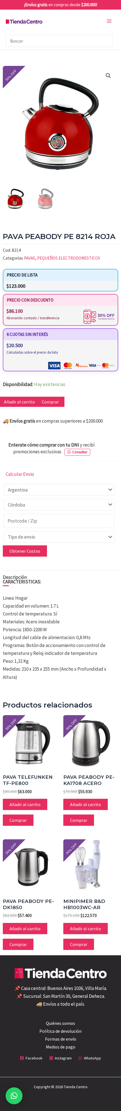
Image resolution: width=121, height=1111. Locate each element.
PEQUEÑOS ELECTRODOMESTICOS (68, 258)
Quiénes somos (60, 1023)
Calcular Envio (20, 474)
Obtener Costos (25, 551)
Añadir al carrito (25, 804)
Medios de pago (60, 1047)
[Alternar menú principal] (109, 21)
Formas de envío (60, 1039)
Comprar (50, 402)
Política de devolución (60, 1031)
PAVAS (29, 258)
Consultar (79, 452)
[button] (108, 76)
